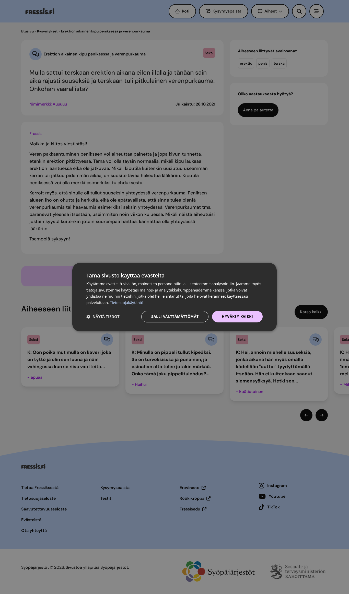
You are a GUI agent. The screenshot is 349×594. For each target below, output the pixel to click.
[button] (103, 316)
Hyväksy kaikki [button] (237, 316)
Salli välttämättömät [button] (175, 316)
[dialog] (174, 297)
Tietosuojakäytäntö (126, 302)
